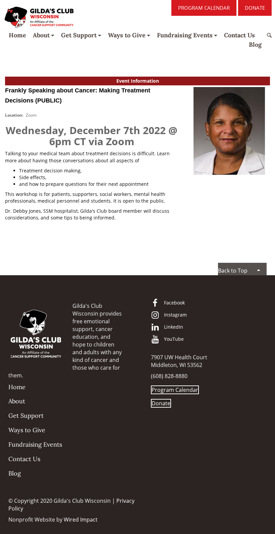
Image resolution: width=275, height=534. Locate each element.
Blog (255, 44)
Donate (255, 7)
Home (17, 35)
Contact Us (239, 35)
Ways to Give (127, 35)
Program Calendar (204, 7)
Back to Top (233, 270)
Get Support (79, 35)
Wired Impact (81, 519)
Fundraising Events (185, 35)
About (41, 35)
